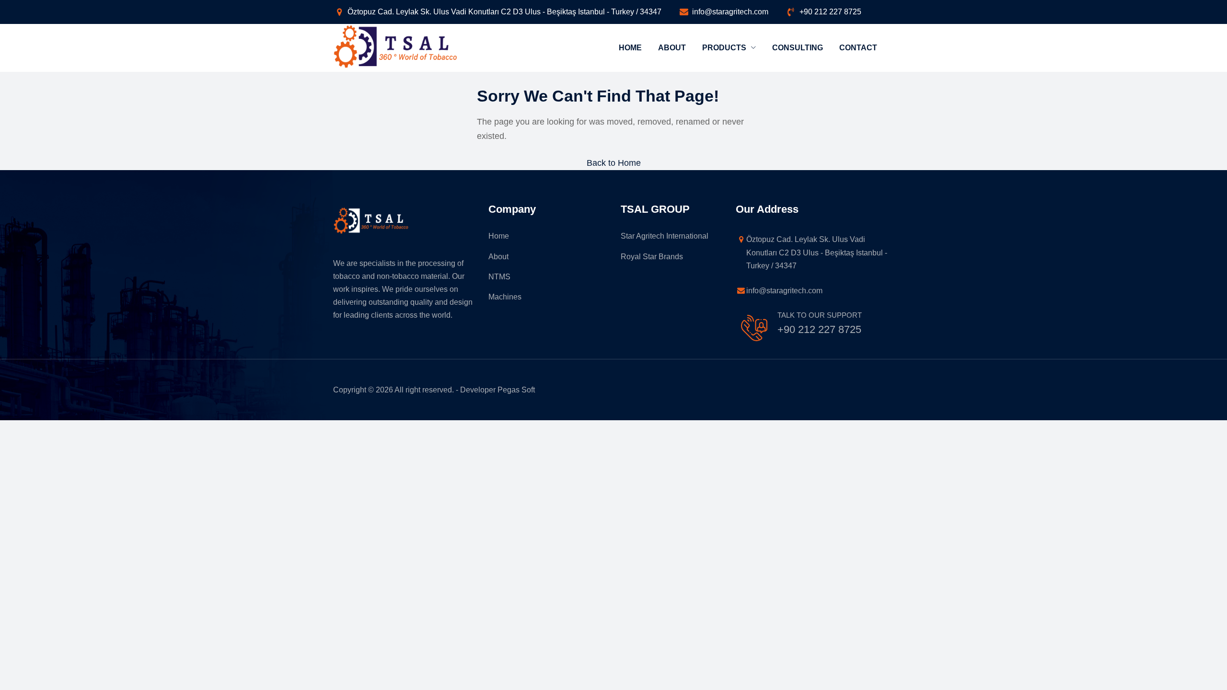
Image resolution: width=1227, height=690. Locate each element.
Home (630, 48)
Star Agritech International (664, 236)
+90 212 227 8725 (830, 12)
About (672, 48)
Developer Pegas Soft (497, 390)
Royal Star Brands (652, 257)
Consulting (797, 48)
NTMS (499, 277)
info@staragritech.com (730, 12)
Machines (504, 297)
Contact (858, 48)
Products (725, 48)
